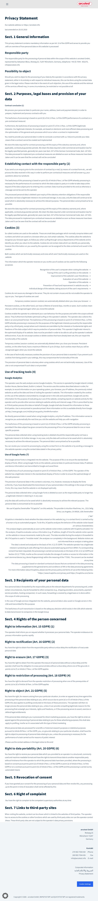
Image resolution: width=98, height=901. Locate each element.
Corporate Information (84, 867)
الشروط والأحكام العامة (83, 870)
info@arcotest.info (78, 858)
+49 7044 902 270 (79, 852)
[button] (5, 895)
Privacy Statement (86, 873)
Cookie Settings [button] (85, 884)
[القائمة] (7, 4)
